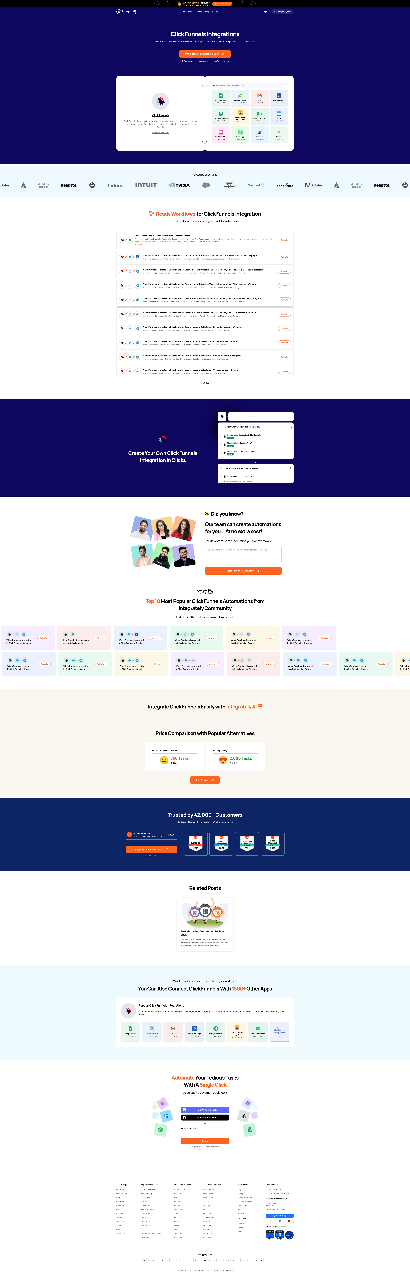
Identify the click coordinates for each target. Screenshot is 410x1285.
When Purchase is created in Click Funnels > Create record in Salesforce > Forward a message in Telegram (193, 327)
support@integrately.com (277, 1227)
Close (118, 1209)
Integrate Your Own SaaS (274, 1189)
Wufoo (205, 1209)
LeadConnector (146, 1198)
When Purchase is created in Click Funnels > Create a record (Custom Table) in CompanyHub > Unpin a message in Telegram (202, 298)
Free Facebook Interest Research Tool (274, 1204)
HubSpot (144, 1202)
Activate (284, 240)
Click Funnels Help (160, 132)
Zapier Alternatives (245, 1198)
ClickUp (177, 1206)
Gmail (176, 1198)
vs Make (241, 1227)
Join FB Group (281, 1216)
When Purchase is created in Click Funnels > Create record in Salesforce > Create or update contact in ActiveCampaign (200, 255)
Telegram (177, 1233)
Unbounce (207, 1213)
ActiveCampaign (147, 1194)
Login (265, 11)
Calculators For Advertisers (275, 1209)
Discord (177, 1221)
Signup (240, 1209)
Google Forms (208, 1198)
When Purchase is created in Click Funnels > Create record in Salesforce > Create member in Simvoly (190, 370)
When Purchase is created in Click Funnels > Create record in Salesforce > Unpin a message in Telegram (192, 355)
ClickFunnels (145, 1221)
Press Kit (241, 1213)
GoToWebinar (146, 1213)
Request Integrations (245, 1202)
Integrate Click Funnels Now (148, 849)
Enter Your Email (188, 1128)
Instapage (207, 1229)
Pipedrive (119, 1213)
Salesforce (120, 1190)
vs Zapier (241, 1223)
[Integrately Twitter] (270, 1221)
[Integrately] (126, 11)
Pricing (215, 11)
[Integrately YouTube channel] (289, 1221)
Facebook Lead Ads (148, 1190)
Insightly (119, 1198)
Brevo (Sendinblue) (147, 1209)
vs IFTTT (241, 1231)
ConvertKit (145, 1229)
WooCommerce (179, 1209)
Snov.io (118, 1225)
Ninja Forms (207, 1225)
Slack (176, 1213)
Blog (207, 11)
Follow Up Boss (121, 1194)
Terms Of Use (230, 1270)
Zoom (176, 1229)
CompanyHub (121, 1206)
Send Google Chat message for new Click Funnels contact (162, 235)
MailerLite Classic (147, 1225)
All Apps (198, 11)
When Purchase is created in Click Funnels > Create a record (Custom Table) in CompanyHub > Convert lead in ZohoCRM (200, 312)
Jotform (206, 1202)
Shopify (177, 1202)
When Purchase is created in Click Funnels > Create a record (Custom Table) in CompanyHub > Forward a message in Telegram (203, 269)
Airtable (177, 1225)
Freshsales (120, 1202)
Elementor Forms (209, 1190)
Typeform (206, 1206)
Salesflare (120, 1217)
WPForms (206, 1221)
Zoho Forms (207, 1233)
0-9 (144, 1260)
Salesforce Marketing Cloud (151, 1233)
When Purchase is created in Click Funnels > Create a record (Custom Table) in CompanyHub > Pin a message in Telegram (200, 284)
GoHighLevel (145, 1206)
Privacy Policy (198, 1149)
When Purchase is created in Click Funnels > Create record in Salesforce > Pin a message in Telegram (191, 341)
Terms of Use (211, 1149)
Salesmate (120, 1221)
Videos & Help (243, 1206)
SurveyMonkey (208, 1217)
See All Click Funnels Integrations (279, 1030)
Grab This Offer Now (222, 4)
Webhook (177, 1194)
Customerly (120, 1233)
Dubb (118, 1229)
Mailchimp (144, 1217)
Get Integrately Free (282, 11)
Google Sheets (179, 1190)
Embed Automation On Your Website (278, 1193)
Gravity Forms (208, 1194)
